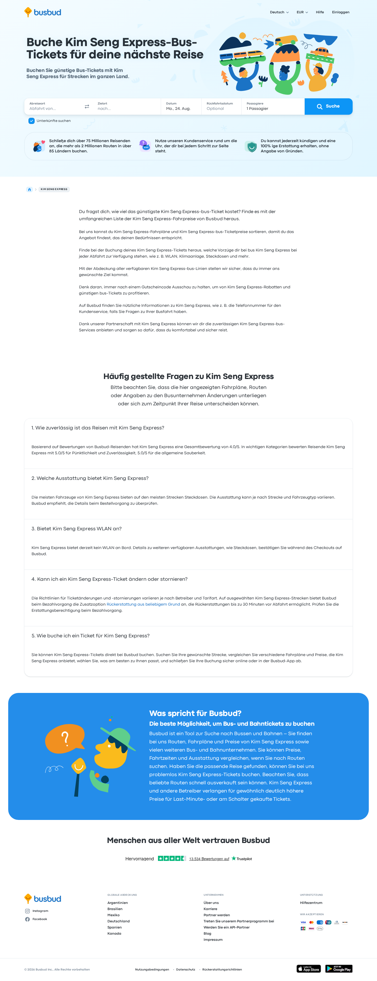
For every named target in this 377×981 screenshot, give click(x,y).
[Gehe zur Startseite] (42, 12)
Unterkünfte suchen (54, 120)
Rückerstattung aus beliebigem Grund (143, 604)
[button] (87, 106)
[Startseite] (29, 189)
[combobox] (52, 106)
